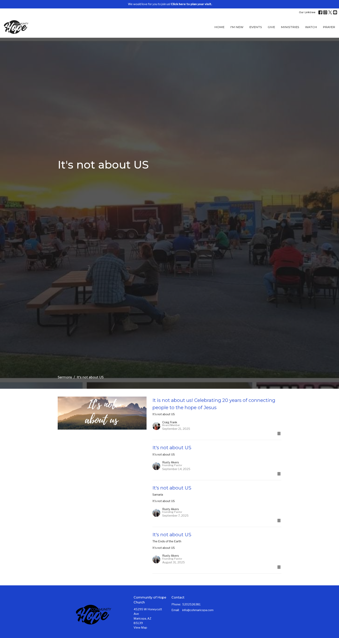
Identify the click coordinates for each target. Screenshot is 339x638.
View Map (140, 627)
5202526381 (191, 604)
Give (271, 27)
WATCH (311, 27)
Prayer (329, 27)
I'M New (236, 27)
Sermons (65, 377)
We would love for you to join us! (170, 4)
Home (219, 27)
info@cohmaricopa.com (197, 610)
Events (255, 27)
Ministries (290, 27)
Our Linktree (307, 12)
